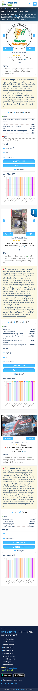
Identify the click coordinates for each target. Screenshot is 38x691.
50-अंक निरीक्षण (15, 16)
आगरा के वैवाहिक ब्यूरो (8, 665)
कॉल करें (9, 49)
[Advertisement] (19, 607)
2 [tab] (17, 44)
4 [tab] (20, 44)
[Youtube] (12, 683)
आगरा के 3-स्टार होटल (8, 639)
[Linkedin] (16, 683)
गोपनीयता (3, 685)
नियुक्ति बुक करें (10, 148)
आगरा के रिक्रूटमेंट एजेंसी (9, 659)
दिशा (24, 60)
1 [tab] (16, 434)
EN (18, 8)
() (23, 55)
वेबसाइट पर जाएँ (10, 157)
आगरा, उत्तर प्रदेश (8, 631)
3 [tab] (19, 434)
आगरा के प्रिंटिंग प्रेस (8, 650)
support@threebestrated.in (14, 680)
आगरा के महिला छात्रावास (9, 656)
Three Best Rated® (19, 689)
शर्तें (7, 685)
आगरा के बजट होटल (8, 653)
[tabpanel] (19, 36)
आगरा (8, 8)
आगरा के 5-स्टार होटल (8, 645)
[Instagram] (8, 683)
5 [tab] (21, 44)
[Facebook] (1, 683)
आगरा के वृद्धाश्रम (7, 662)
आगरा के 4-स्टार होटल (8, 642)
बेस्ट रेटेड (3, 8)
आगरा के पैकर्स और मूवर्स (8, 647)
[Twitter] (5, 683)
